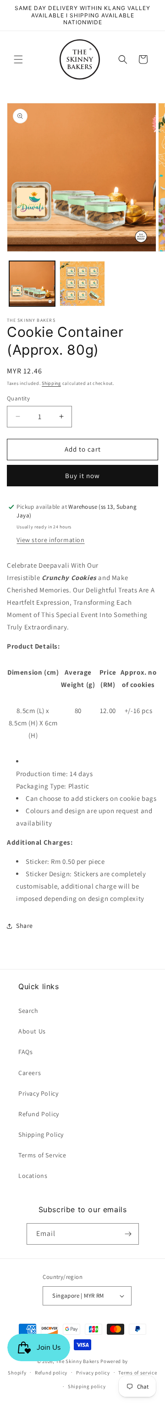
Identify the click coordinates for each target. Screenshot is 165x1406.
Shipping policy (87, 1386)
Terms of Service (42, 1155)
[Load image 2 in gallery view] (82, 284)
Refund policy (51, 1372)
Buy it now (82, 475)
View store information (50, 540)
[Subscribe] (128, 1234)
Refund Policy (38, 1114)
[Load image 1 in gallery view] (32, 284)
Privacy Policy (38, 1093)
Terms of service (137, 1372)
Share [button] (24, 925)
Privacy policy (93, 1372)
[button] (18, 59)
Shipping (51, 383)
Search (28, 1011)
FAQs (25, 1052)
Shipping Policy (41, 1134)
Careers (29, 1073)
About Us (32, 1031)
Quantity (18, 398)
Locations (32, 1176)
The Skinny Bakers (77, 1361)
